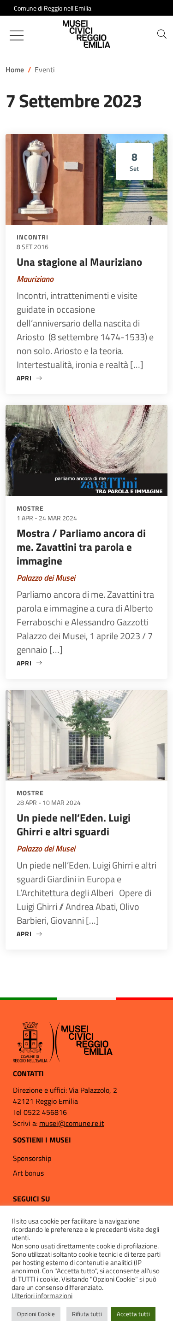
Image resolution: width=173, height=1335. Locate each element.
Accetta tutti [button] (133, 1313)
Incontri (32, 237)
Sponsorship (32, 1158)
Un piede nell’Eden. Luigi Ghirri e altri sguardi (74, 824)
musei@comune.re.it (71, 1123)
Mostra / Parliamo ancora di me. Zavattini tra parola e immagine (81, 547)
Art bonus (28, 1172)
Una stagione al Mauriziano (79, 262)
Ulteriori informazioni (42, 1296)
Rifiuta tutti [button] (87, 1313)
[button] (161, 34)
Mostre (30, 508)
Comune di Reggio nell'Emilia (52, 8)
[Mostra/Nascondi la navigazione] (17, 35)
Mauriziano (35, 279)
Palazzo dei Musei (46, 577)
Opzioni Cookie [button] (36, 1313)
